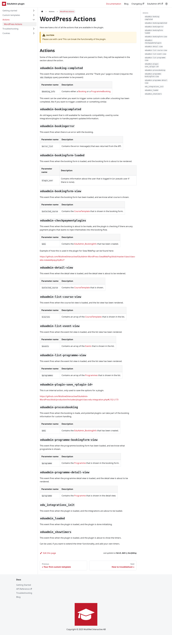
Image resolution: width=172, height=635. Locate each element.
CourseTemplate (82, 211)
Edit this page (49, 553)
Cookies (6, 33)
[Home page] (42, 11)
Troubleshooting (10, 28)
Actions (6, 19)
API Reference (23, 589)
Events (88, 346)
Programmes (91, 375)
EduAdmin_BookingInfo (85, 243)
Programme (80, 463)
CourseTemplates (93, 316)
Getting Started (23, 585)
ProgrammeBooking (101, 91)
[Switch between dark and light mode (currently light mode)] (166, 4)
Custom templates (11, 15)
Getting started (10, 10)
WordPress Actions (13, 24)
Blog (126, 3)
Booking (82, 91)
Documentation (113, 3)
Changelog (136, 3)
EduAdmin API (154, 3)
